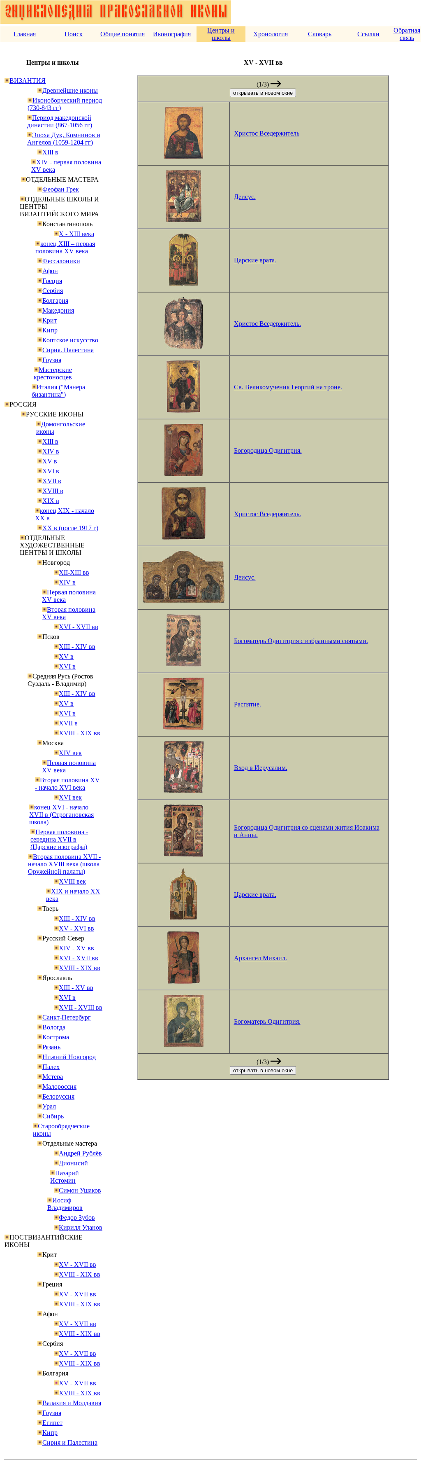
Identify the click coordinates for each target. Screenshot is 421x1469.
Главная (25, 33)
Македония (58, 310)
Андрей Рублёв (80, 1153)
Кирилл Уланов (80, 1227)
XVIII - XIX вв (79, 733)
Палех (51, 1066)
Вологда (53, 1027)
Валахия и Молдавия (71, 1402)
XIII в (50, 152)
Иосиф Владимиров (65, 1204)
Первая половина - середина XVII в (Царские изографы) (59, 839)
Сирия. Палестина (68, 349)
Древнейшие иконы (70, 90)
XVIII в (52, 490)
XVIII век (72, 881)
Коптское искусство (70, 340)
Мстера (52, 1076)
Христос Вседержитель (266, 133)
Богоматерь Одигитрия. (267, 1021)
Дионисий (73, 1163)
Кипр (50, 330)
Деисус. (245, 196)
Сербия (52, 290)
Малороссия (59, 1086)
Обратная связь (406, 34)
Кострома (55, 1037)
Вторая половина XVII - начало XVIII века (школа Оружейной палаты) (64, 864)
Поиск (74, 33)
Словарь (319, 33)
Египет (52, 1422)
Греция (52, 280)
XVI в (50, 471)
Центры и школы (221, 34)
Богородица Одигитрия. (268, 450)
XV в (49, 461)
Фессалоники (61, 260)
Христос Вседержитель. (267, 323)
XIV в (50, 451)
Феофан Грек (60, 189)
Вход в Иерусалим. (260, 767)
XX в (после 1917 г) (70, 527)
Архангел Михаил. (260, 957)
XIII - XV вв (76, 987)
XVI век (70, 797)
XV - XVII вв (77, 1264)
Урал (49, 1106)
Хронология (270, 33)
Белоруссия (58, 1096)
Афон (50, 270)
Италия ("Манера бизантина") (58, 391)
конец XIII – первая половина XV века (65, 247)
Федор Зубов (77, 1217)
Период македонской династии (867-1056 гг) (59, 121)
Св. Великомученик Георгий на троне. (288, 387)
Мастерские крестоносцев (53, 373)
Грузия (51, 359)
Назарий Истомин (64, 1177)
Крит (49, 320)
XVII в (51, 480)
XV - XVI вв (76, 928)
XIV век (70, 752)
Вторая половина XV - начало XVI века (67, 784)
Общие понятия (122, 33)
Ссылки (368, 33)
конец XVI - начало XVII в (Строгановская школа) (61, 815)
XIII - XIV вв (77, 646)
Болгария (55, 300)
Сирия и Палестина (69, 1442)
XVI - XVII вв (78, 626)
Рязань (51, 1046)
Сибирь (53, 1116)
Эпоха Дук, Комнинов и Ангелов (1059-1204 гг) (63, 138)
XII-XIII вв (74, 572)
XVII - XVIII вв (80, 1007)
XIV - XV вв (76, 948)
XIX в (50, 500)
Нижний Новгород (69, 1056)
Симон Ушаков (80, 1190)
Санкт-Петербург (66, 1017)
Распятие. (247, 704)
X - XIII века (76, 233)
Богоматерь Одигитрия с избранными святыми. (301, 640)
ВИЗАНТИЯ (27, 80)
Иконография (172, 33)
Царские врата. (255, 260)
